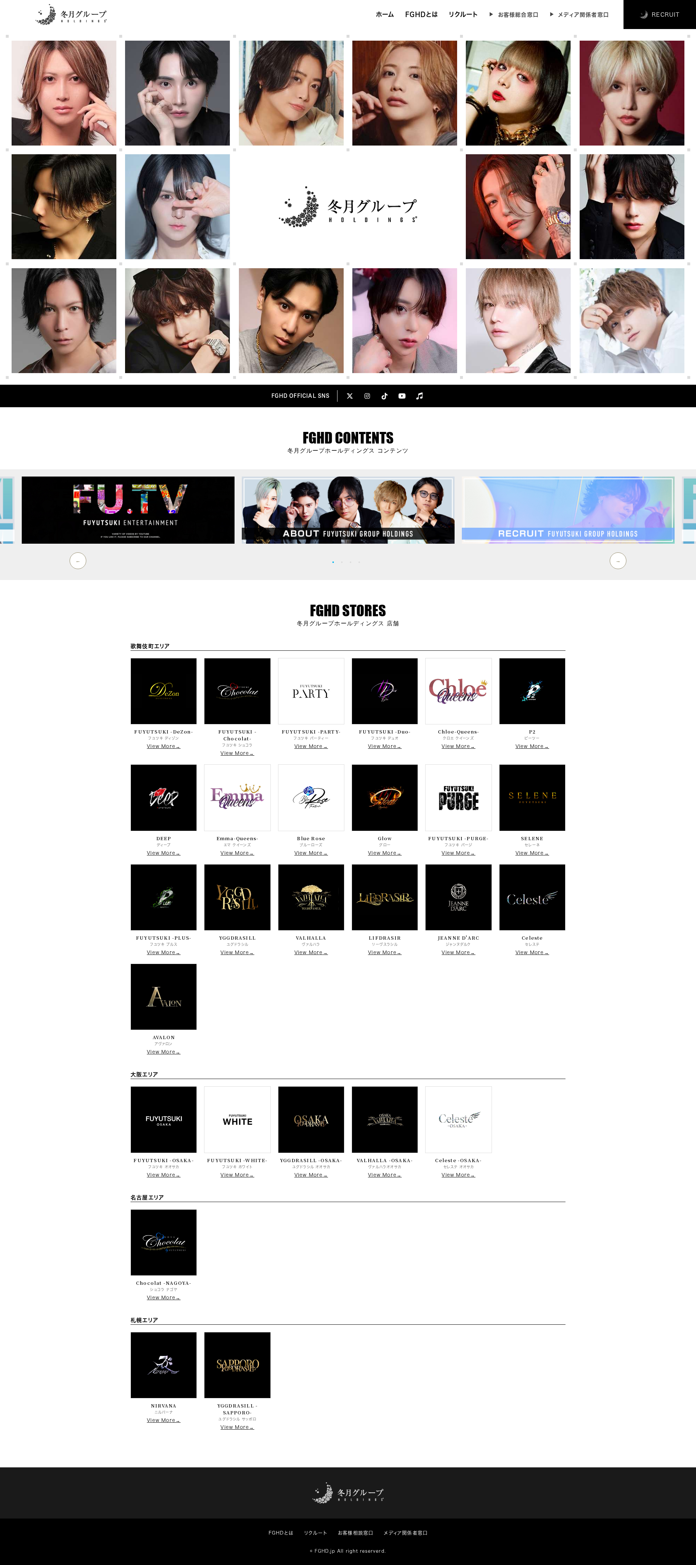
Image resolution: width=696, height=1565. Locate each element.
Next (618, 560)
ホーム (385, 14)
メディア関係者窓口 (583, 14)
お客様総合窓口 (518, 14)
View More (161, 746)
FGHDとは (421, 14)
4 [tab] (361, 561)
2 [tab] (343, 561)
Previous (78, 560)
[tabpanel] (348, 510)
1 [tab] (335, 561)
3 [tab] (352, 561)
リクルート (463, 14)
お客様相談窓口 (355, 1533)
